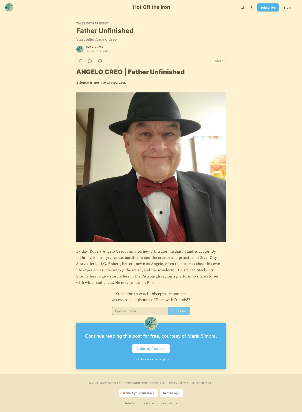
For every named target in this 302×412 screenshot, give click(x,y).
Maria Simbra (94, 47)
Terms (184, 383)
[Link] (70, 72)
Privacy (172, 383)
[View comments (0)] (90, 61)
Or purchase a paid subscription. (151, 359)
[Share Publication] (251, 7)
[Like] (80, 61)
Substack (130, 403)
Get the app (171, 393)
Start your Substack (140, 393)
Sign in (289, 7)
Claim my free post (151, 348)
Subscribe (268, 7)
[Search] (242, 7)
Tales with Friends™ (92, 23)
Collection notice (201, 383)
